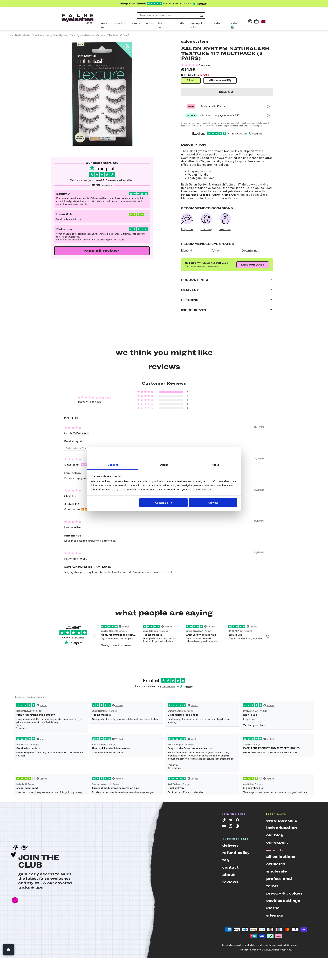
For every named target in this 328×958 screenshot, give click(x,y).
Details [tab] (164, 464)
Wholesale (276, 871)
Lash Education (281, 827)
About (228, 874)
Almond (216, 250)
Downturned (250, 250)
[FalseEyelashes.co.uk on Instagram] (231, 826)
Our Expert (277, 842)
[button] (190, 65)
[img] (72, 428)
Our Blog (274, 835)
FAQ (225, 860)
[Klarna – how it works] (268, 106)
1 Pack (191, 80)
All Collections (280, 856)
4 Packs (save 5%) (220, 80)
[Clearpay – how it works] (268, 115)
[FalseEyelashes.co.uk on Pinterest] (238, 826)
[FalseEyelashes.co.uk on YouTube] (224, 826)
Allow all (213, 502)
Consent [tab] (113, 464)
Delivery (230, 845)
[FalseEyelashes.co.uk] (78, 21)
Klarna (273, 908)
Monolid (186, 250)
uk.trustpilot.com (268, 945)
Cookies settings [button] (283, 900)
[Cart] (256, 21)
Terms (272, 886)
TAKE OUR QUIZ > (253, 264)
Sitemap (274, 915)
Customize (161, 502)
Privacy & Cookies (284, 893)
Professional (279, 878)
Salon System (194, 41)
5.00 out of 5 (103, 397)
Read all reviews (102, 250)
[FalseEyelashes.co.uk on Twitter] (231, 820)
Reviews (230, 882)
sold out (227, 92)
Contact (230, 867)
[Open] (8, 949)
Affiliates (275, 864)
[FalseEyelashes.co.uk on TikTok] (224, 820)
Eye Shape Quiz (281, 820)
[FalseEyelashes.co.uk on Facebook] (238, 820)
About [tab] (215, 464)
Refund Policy (236, 852)
